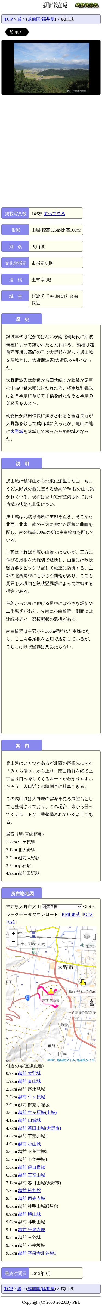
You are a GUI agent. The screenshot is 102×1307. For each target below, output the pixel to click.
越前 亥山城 (29, 1081)
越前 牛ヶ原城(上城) (37, 1112)
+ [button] (13, 933)
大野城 (16, 431)
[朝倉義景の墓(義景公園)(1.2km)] (91, 1002)
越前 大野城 (29, 1073)
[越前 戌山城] (51, 991)
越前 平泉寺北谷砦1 (37, 1253)
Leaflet (50, 1059)
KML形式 (71, 914)
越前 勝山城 (29, 1214)
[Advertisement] (51, 151)
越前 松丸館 (29, 1190)
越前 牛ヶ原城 (31, 1097)
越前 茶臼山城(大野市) (39, 1128)
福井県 (48, 19)
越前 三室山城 (31, 1175)
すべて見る (54, 213)
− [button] (13, 941)
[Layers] (87, 936)
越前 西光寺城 (31, 1198)
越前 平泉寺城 (31, 1229)
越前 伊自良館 (31, 1167)
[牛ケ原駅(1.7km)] (33, 934)
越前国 (34, 19)
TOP (8, 19)
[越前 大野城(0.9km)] (82, 982)
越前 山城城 (29, 1120)
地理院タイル (66, 1059)
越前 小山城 (29, 1144)
